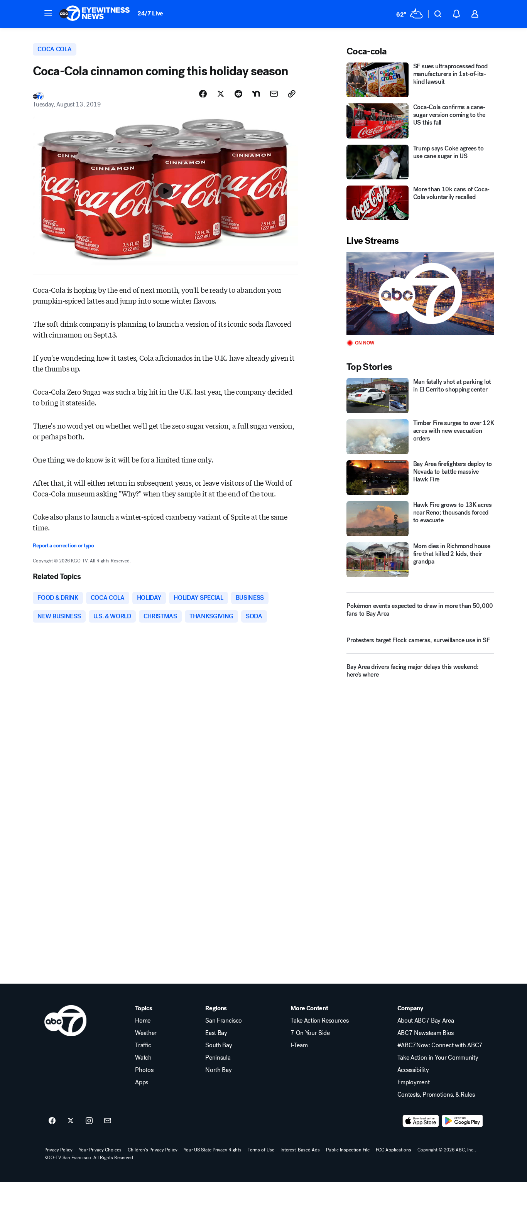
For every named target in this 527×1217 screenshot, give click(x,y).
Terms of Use (261, 1150)
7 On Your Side (310, 1033)
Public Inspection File (348, 1150)
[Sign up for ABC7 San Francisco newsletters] (107, 1121)
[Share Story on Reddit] (238, 93)
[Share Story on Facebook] (202, 93)
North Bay (218, 1070)
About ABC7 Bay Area (425, 1021)
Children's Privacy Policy (152, 1150)
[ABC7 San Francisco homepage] (94, 13)
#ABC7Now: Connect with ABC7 (440, 1045)
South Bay (218, 1045)
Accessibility (413, 1070)
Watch (143, 1058)
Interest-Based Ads (300, 1150)
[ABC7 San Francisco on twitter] (70, 1121)
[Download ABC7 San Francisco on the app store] (420, 1121)
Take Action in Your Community (437, 1058)
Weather (146, 1033)
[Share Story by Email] (273, 93)
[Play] (420, 293)
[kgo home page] (65, 1020)
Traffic (143, 1045)
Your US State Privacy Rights (213, 1150)
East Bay (216, 1033)
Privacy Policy (58, 1150)
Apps (141, 1082)
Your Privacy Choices (100, 1150)
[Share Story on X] (220, 93)
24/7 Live (150, 13)
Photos (144, 1070)
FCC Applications (393, 1150)
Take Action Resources (319, 1021)
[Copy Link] (291, 93)
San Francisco (223, 1021)
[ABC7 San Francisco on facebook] (52, 1121)
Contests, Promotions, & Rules (436, 1095)
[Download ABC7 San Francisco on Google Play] (462, 1121)
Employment (413, 1082)
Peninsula (217, 1058)
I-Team (299, 1045)
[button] (48, 13)
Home (142, 1021)
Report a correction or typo (63, 545)
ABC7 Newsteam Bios (425, 1033)
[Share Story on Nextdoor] (256, 93)
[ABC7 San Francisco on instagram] (89, 1121)
